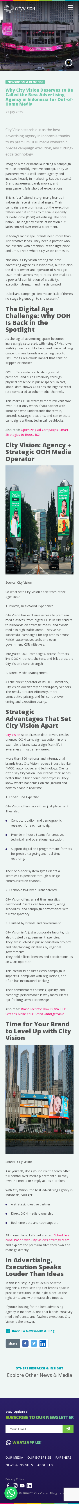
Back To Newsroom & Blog (33, 1331)
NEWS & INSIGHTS (19, 1465)
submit (68, 1429)
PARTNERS (63, 1457)
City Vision (12, 735)
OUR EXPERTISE (39, 1457)
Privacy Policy (14, 1479)
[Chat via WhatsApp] (11, 1493)
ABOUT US (45, 1465)
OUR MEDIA (14, 1457)
